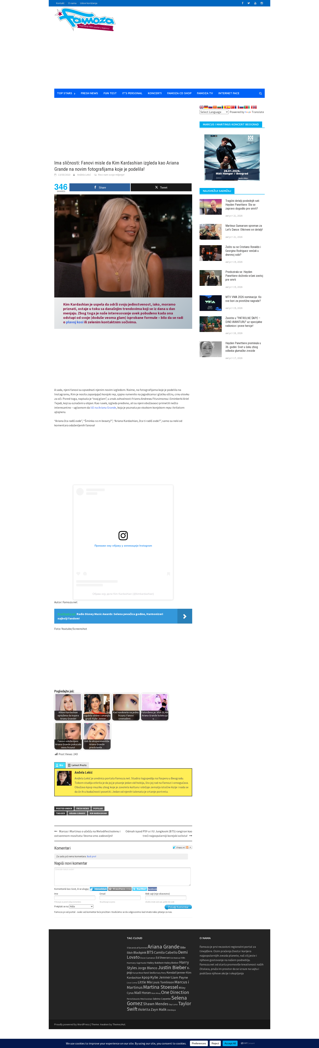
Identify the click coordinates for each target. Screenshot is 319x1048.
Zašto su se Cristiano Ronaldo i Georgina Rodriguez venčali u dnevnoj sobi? (243, 250)
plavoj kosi (74, 322)
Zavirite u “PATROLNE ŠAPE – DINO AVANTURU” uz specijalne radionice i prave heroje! (243, 322)
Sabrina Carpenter (162, 998)
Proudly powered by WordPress (72, 1024)
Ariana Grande (77, 813)
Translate (258, 112)
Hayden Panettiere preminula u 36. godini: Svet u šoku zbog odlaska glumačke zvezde (243, 347)
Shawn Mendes (155, 1003)
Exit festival (175, 958)
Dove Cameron (147, 957)
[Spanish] (228, 107)
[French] (237, 107)
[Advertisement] (194, 50)
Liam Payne (179, 977)
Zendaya (171, 1009)
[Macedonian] (215, 107)
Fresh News (89, 93)
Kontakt (60, 3)
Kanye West (138, 973)
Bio (61, 765)
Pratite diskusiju (189, 847)
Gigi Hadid (141, 962)
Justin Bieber (172, 967)
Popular (98, 808)
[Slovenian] (210, 107)
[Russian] (241, 107)
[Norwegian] (255, 107)
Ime (56, 893)
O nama (72, 3)
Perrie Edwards (133, 999)
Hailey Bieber (171, 962)
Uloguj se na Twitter (139, 889)
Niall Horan (142, 992)
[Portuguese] (246, 107)
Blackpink (139, 953)
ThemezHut (119, 1024)
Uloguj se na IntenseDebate (98, 889)
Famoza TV (205, 93)
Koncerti (155, 93)
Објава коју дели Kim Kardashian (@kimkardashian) (123, 593)
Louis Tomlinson (163, 982)
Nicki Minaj (156, 993)
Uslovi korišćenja (88, 3)
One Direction (175, 992)
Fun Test (110, 93)
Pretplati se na (61, 906)
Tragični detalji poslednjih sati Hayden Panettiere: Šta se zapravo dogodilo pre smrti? (242, 204)
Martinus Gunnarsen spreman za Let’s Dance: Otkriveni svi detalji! (244, 227)
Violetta (144, 1009)
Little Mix (145, 982)
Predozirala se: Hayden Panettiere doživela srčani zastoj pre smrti (244, 275)
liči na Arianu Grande (103, 407)
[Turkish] (233, 107)
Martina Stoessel (160, 987)
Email (102, 893)
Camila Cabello (166, 952)
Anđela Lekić (84, 174)
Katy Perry (161, 972)
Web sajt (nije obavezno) (157, 893)
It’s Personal (132, 93)
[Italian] (250, 107)
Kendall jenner (176, 973)
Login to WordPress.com (120, 889)
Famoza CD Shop (179, 93)
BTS (150, 952)
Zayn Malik (159, 1009)
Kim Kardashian (98, 813)
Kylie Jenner (160, 977)
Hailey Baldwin (155, 962)
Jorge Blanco (147, 968)
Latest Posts (79, 765)
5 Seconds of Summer (137, 947)
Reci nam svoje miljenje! (111, 174)
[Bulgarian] (219, 107)
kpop (146, 977)
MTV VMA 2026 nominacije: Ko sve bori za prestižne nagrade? (243, 299)
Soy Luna (173, 1004)
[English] (202, 107)
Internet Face (228, 93)
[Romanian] (224, 107)
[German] (206, 107)
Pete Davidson (146, 999)
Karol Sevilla (150, 972)
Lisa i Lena (132, 982)
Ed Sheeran (163, 957)
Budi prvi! (91, 856)
